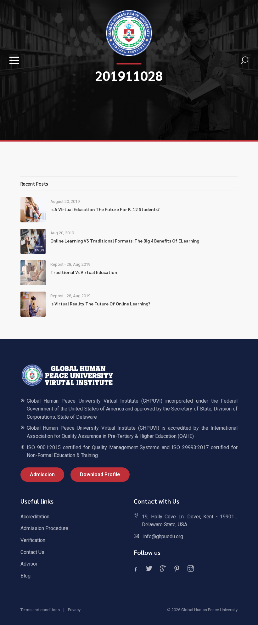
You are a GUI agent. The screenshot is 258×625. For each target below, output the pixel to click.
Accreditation (34, 517)
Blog (25, 576)
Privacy (74, 609)
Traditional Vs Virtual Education (83, 272)
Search (245, 60)
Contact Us (32, 552)
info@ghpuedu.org (163, 536)
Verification (32, 540)
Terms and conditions (40, 609)
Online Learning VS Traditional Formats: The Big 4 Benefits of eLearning (124, 240)
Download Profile (100, 474)
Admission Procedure (44, 528)
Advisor (28, 564)
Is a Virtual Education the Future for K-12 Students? (105, 209)
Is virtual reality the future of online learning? (100, 303)
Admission (42, 474)
